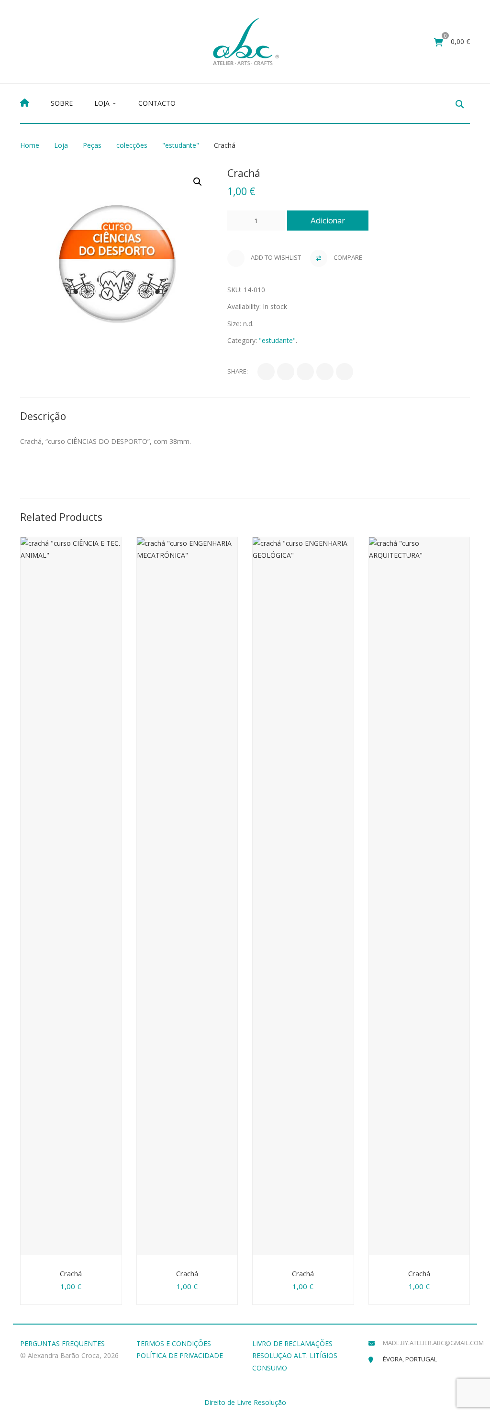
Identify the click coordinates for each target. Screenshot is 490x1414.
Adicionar (328, 220)
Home (29, 145)
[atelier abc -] (246, 40)
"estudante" (180, 145)
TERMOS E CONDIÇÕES (173, 1343)
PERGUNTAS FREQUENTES (62, 1343)
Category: (242, 340)
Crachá (71, 1273)
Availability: (244, 306)
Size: (234, 323)
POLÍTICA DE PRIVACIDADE (179, 1355)
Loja (61, 145)
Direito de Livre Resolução (245, 1402)
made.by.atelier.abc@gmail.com (433, 1342)
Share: (237, 371)
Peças (92, 145)
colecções (131, 145)
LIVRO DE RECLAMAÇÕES (292, 1343)
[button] (197, 181)
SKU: (234, 289)
